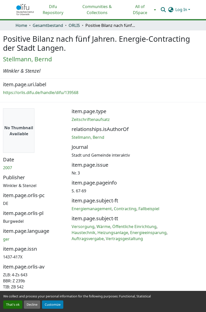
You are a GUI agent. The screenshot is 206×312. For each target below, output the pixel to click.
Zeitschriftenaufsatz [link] (91, 119)
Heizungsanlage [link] (112, 232)
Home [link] (21, 25)
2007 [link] (7, 167)
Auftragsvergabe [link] (88, 238)
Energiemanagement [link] (92, 208)
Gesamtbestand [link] (48, 25)
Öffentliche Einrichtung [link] (134, 226)
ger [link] (6, 239)
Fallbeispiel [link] (148, 208)
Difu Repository (53, 9)
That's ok (13, 304)
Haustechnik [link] (83, 232)
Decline (32, 304)
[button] (25, 9)
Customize (53, 304)
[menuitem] (141, 9)
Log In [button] (181, 9)
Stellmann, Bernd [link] (27, 59)
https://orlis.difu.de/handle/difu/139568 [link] (40, 92)
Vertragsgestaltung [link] (124, 238)
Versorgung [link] (83, 226)
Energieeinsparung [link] (148, 232)
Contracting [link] (125, 208)
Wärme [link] (103, 226)
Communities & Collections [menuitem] (97, 9)
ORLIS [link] (74, 25)
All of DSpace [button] (140, 9)
